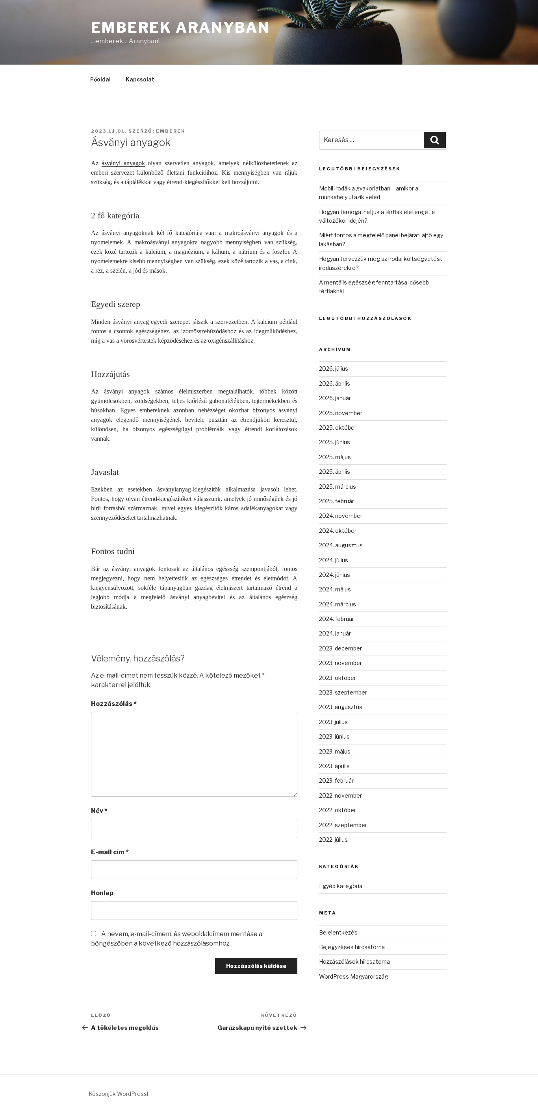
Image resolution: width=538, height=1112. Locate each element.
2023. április (334, 766)
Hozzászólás (114, 703)
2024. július (333, 560)
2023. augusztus (340, 707)
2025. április (334, 471)
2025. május (335, 457)
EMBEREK (170, 131)
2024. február (336, 618)
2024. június (334, 574)
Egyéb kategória (340, 886)
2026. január (335, 398)
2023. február (336, 780)
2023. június (334, 736)
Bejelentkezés (338, 932)
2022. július (333, 839)
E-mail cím (110, 852)
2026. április (334, 383)
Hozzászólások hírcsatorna (354, 961)
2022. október (337, 810)
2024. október (337, 530)
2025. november (340, 413)
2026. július (333, 368)
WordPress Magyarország (353, 976)
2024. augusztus (341, 545)
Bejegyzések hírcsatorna (352, 947)
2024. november (340, 515)
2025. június (334, 442)
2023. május (335, 751)
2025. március (337, 486)
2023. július (333, 722)
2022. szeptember (343, 825)
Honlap (102, 893)
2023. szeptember (343, 692)
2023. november (340, 662)
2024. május (335, 589)
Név (99, 811)
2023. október (337, 677)
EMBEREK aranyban (180, 27)
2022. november (340, 795)
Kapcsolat (140, 79)
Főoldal (100, 79)
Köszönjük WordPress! (118, 1093)
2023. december (340, 648)
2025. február (336, 501)
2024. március (337, 604)
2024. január (335, 633)
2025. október (337, 427)
